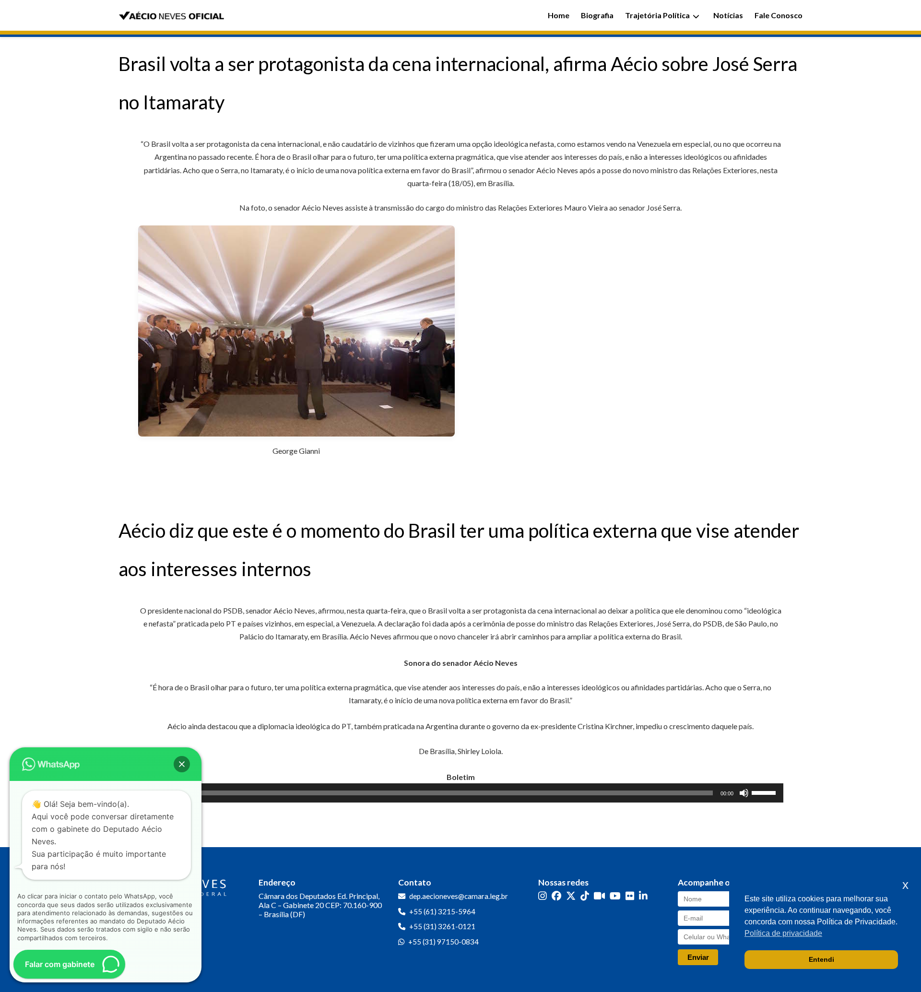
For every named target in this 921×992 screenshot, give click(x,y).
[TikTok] (584, 895)
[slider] (765, 792)
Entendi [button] (821, 959)
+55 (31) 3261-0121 (442, 926)
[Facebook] (556, 895)
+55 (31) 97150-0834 (443, 941)
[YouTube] (615, 895)
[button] (182, 764)
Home (558, 15)
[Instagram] (542, 895)
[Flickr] (630, 895)
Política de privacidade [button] (783, 933)
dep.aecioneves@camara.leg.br (458, 896)
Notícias (728, 15)
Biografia (597, 15)
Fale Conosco (779, 15)
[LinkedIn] (643, 895)
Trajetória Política (657, 15)
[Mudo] (744, 793)
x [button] (905, 884)
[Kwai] (599, 895)
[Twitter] (571, 895)
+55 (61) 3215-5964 (442, 911)
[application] (460, 793)
